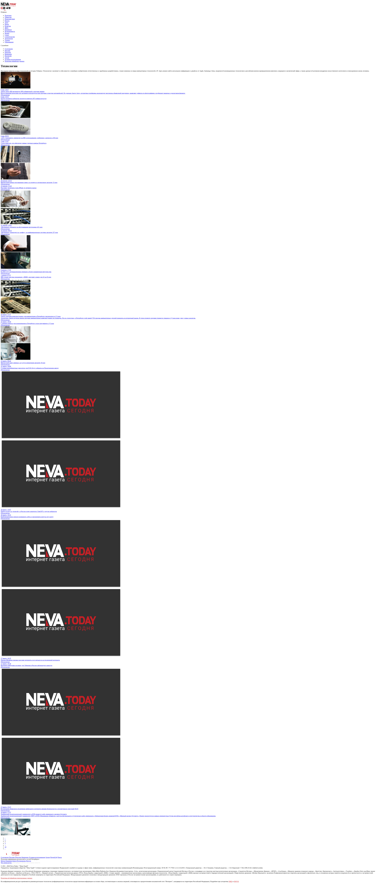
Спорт (7, 35)
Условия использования (13, 59)
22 (5, 847)
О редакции (9, 49)
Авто (6, 22)
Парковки (9, 861)
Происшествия (10, 19)
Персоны (8, 52)
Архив (7, 58)
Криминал (8, 30)
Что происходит (6, 863)
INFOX (236, 881)
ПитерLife (8, 56)
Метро (3, 861)
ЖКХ (6, 28)
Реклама (7, 50)
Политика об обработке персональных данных (16, 878)
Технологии (9, 38)
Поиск (59, 857)
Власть (7, 21)
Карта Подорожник (19, 861)
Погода (28, 861)
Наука (7, 24)
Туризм (7, 40)
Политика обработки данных (14, 61)
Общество (8, 17)
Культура (8, 26)
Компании (8, 54)
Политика (8, 15)
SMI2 (230, 881)
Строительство (10, 37)
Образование (9, 42)
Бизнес (7, 33)
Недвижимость (10, 31)
